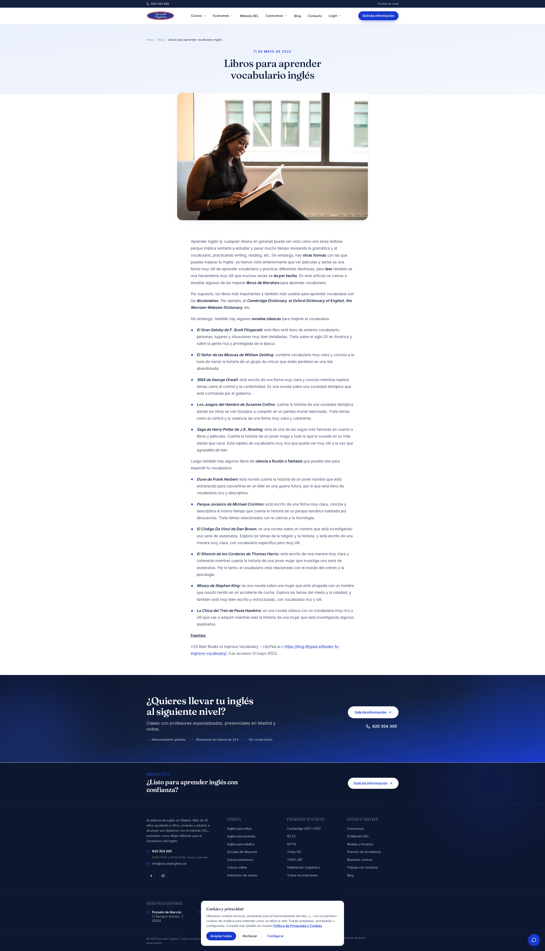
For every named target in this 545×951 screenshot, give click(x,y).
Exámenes (221, 16)
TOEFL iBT (295, 860)
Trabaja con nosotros (362, 867)
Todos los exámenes (302, 875)
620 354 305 (160, 3)
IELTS (291, 836)
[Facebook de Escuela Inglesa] (151, 875)
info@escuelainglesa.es (169, 863)
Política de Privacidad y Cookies (297, 925)
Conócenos (274, 16)
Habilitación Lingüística (303, 867)
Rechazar (250, 936)
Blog (297, 16)
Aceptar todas (221, 936)
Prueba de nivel (388, 3)
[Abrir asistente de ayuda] (534, 940)
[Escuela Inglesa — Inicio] (160, 15)
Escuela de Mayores (242, 852)
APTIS (291, 844)
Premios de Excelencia (364, 852)
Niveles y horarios (360, 844)
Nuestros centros (360, 860)
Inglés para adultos (241, 844)
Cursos (196, 16)
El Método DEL (358, 836)
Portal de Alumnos (353, 937)
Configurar (275, 936)
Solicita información (378, 16)
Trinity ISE (294, 852)
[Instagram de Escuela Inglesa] (163, 875)
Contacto (315, 16)
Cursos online (237, 867)
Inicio (149, 39)
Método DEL (249, 16)
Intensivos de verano (242, 875)
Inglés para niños (239, 829)
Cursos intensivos (240, 860)
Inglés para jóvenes (241, 836)
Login (333, 16)
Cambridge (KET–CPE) (304, 829)
